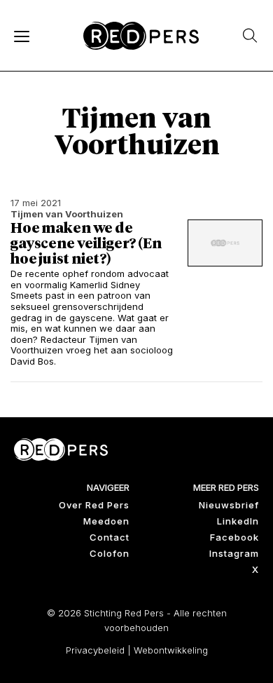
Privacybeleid (95, 650)
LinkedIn (238, 521)
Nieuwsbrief (229, 504)
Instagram (234, 553)
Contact (110, 537)
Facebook (234, 537)
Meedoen (106, 521)
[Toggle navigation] (21, 36)
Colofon (110, 553)
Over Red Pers (94, 504)
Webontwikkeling (171, 650)
